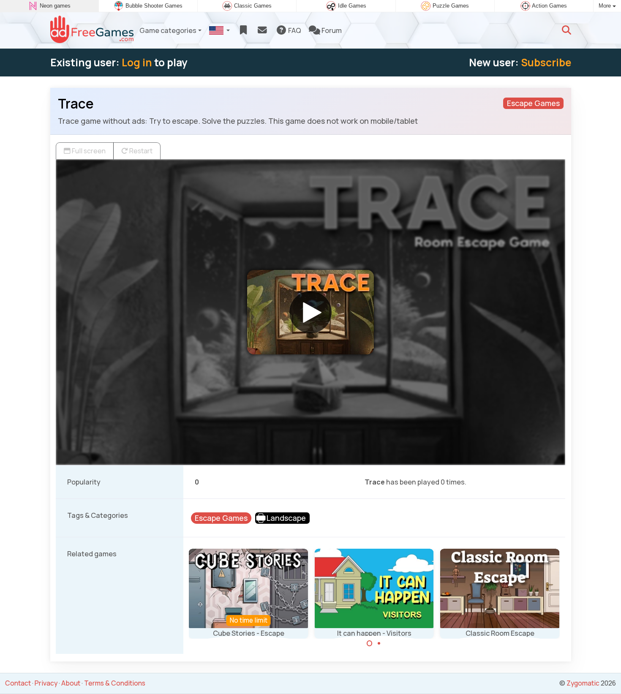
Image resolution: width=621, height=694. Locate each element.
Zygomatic (583, 683)
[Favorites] (243, 30)
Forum (331, 30)
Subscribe (546, 62)
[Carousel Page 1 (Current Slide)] (370, 643)
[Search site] (566, 30)
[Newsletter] (262, 30)
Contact (18, 683)
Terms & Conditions (114, 683)
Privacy (46, 683)
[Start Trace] (310, 312)
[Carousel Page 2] (379, 643)
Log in (137, 62)
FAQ (294, 30)
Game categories (167, 30)
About (70, 683)
